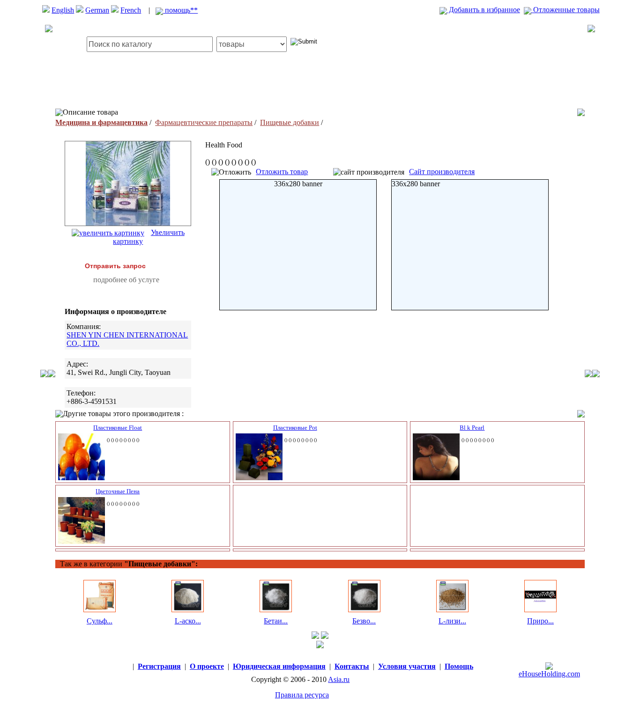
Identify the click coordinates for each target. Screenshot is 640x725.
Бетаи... (276, 621)
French (130, 10)
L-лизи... (452, 621)
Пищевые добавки (289, 122)
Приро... (540, 621)
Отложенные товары (565, 10)
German (97, 10)
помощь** (180, 10)
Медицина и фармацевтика (101, 122)
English (63, 10)
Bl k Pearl (472, 427)
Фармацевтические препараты (204, 122)
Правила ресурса (302, 695)
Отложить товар (282, 172)
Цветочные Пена (118, 491)
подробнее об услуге (126, 280)
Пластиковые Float (117, 427)
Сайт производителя (442, 172)
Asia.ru (339, 679)
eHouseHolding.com (549, 674)
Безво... (364, 621)
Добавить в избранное (483, 10)
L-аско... (188, 621)
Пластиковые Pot (295, 427)
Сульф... (99, 621)
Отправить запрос (115, 266)
